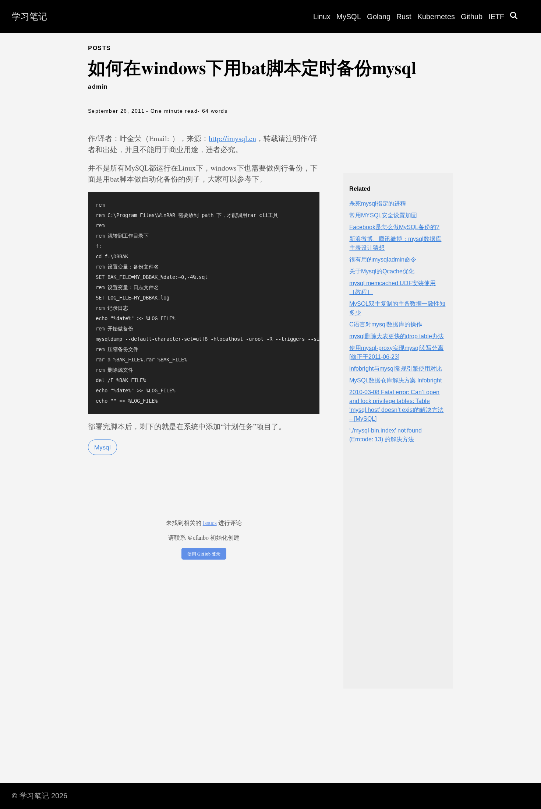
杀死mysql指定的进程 (377, 203)
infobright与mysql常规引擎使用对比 (395, 368)
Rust (403, 17)
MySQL (348, 17)
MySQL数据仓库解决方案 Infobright (395, 380)
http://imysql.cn (232, 138)
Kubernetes (436, 17)
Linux (321, 17)
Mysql (102, 447)
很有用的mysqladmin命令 (382, 259)
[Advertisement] (398, 572)
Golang (378, 17)
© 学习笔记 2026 (39, 796)
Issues (210, 522)
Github (471, 17)
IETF (496, 17)
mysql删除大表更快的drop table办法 (396, 336)
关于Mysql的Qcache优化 (381, 271)
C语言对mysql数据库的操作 (385, 324)
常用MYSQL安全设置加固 (383, 215)
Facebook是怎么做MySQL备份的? (394, 227)
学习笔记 (29, 16)
